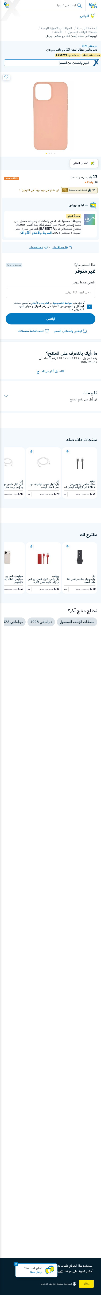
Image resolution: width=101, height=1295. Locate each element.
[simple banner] (93, 5)
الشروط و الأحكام (40, 303)
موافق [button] (86, 1283)
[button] (59, 1284)
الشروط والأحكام (41, 232)
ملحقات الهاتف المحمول (82, 32)
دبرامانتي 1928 (89, 46)
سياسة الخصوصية (62, 303)
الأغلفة (58, 32)
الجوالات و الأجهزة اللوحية (56, 28)
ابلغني (50, 318)
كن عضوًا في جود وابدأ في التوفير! (40, 190)
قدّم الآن (25, 232)
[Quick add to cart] (67, 452)
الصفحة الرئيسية (87, 28)
